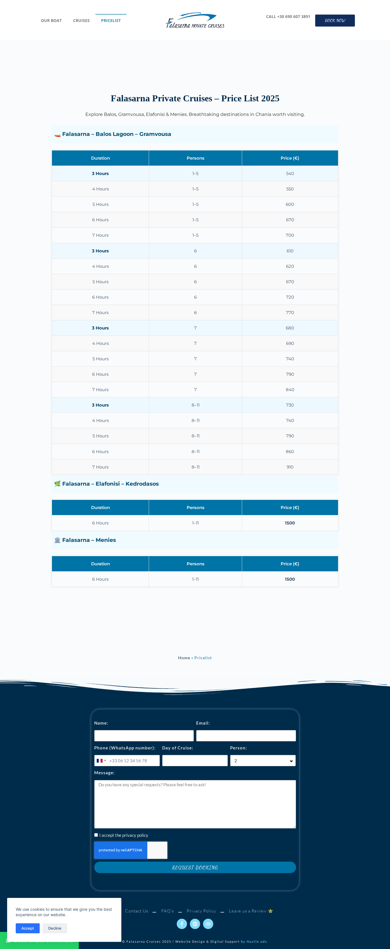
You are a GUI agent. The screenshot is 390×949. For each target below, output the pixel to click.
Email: (203, 722)
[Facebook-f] (182, 924)
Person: (238, 747)
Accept (27, 928)
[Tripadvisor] (208, 924)
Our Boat (51, 20)
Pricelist (111, 20)
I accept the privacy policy (123, 835)
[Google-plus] (195, 924)
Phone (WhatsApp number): (125, 747)
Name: (101, 722)
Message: (104, 772)
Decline (54, 928)
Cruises (81, 20)
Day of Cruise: (177, 747)
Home (184, 658)
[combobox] (101, 760)
